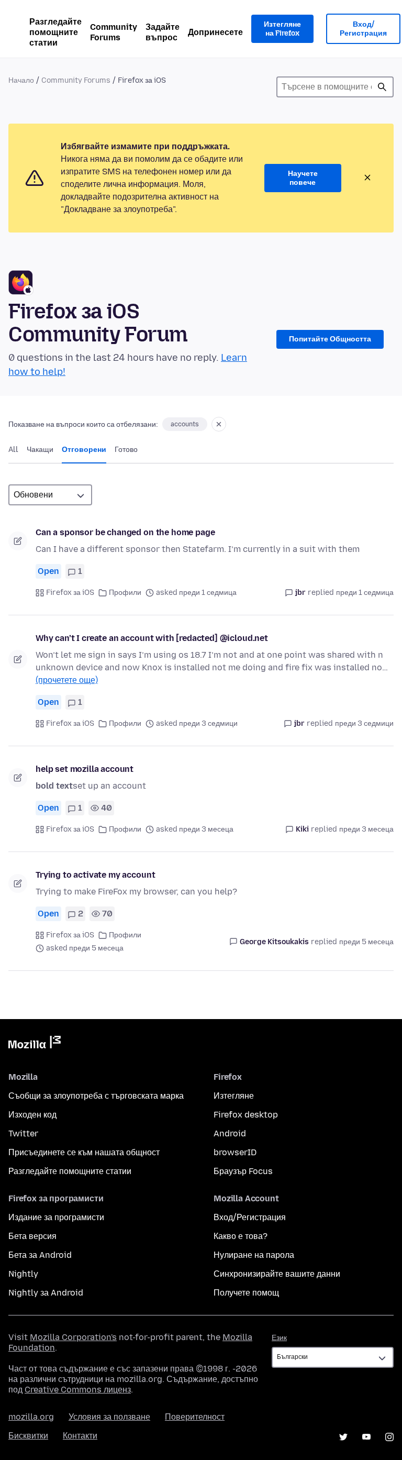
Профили (125, 592)
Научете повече (303, 178)
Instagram (389, 1437)
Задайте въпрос (163, 32)
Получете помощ (246, 1293)
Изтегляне (234, 1096)
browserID (235, 1152)
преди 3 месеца (366, 829)
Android (230, 1133)
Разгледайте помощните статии (55, 32)
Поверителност (195, 1417)
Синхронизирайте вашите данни (277, 1274)
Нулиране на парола (254, 1255)
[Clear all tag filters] (218, 424)
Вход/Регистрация (363, 29)
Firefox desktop (246, 1115)
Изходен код (32, 1115)
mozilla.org (31, 1417)
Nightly (23, 1274)
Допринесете (215, 32)
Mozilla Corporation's (73, 1337)
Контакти (80, 1436)
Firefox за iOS (70, 592)
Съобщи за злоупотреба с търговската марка (96, 1096)
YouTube (366, 1437)
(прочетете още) (67, 680)
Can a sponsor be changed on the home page (125, 532)
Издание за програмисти (56, 1217)
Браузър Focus (243, 1171)
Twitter (23, 1133)
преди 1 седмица (365, 592)
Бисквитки (28, 1436)
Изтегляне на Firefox (282, 29)
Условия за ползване (109, 1417)
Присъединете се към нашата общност (84, 1152)
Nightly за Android (45, 1293)
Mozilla (34, 1044)
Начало (21, 80)
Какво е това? (240, 1236)
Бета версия (32, 1236)
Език (279, 1337)
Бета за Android (40, 1255)
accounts (185, 424)
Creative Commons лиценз (78, 1390)
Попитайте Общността (330, 339)
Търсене (382, 87)
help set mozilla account (84, 769)
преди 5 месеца (366, 941)
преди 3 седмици (364, 723)
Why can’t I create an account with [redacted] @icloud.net (152, 638)
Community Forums (113, 32)
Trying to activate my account (95, 875)
